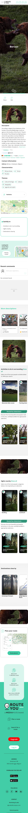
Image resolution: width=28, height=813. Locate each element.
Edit (12, 100)
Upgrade (14, 739)
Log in (14, 747)
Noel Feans (6, 92)
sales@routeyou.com (14, 805)
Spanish (23, 157)
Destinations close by (9, 231)
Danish (21, 155)
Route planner (14, 653)
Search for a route (15, 728)
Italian (18, 157)
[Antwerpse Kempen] (9, 585)
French (8, 157)
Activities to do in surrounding (11, 226)
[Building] (9, 500)
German (13, 157)
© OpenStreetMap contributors (21, 213)
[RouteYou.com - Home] (7, 2)
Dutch (3, 157)
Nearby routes (6, 253)
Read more (22, 147)
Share (5, 100)
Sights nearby (7, 229)
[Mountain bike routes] (9, 391)
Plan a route (16, 719)
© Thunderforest (13, 213)
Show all (14, 481)
